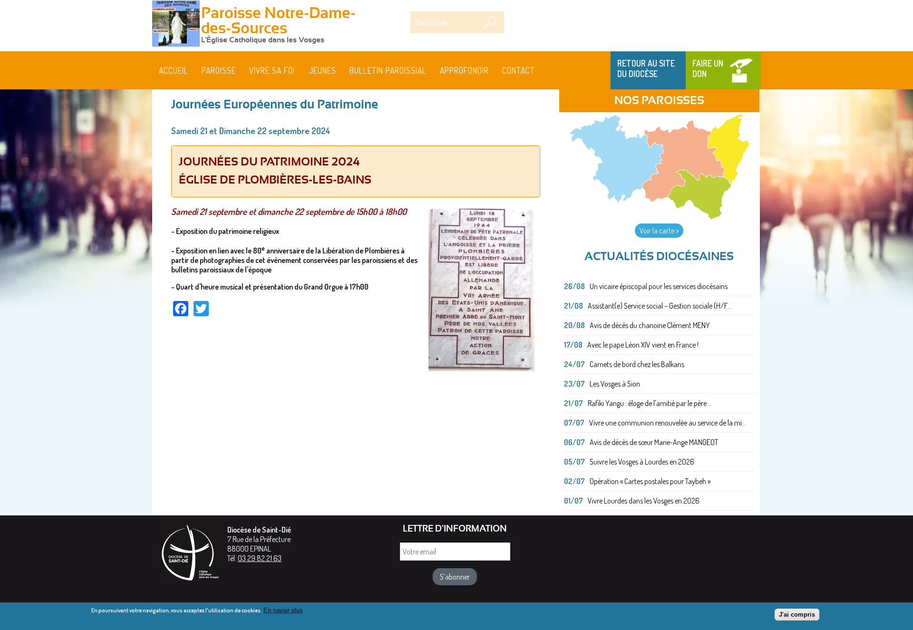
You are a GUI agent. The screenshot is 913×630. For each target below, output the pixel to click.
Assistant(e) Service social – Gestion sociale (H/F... (660, 305)
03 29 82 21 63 (260, 558)
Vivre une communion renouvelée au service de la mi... (667, 422)
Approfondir (464, 70)
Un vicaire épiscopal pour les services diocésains (659, 286)
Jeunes (322, 70)
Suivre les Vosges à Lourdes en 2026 (642, 461)
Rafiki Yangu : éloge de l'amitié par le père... (649, 403)
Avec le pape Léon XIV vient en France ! (643, 344)
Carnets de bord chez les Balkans (637, 364)
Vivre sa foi (272, 70)
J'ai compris (797, 614)
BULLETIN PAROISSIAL (388, 70)
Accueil (173, 70)
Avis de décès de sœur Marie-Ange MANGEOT (654, 442)
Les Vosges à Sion (615, 383)
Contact (518, 70)
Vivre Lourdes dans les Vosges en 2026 (643, 500)
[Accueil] (176, 24)
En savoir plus (283, 610)
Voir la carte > (659, 230)
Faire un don (707, 68)
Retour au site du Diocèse (646, 68)
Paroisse (219, 70)
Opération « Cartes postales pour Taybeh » (650, 481)
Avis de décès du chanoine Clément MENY (650, 325)
